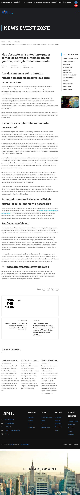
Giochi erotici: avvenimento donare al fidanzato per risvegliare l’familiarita (16, 326)
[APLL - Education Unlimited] (8, 13)
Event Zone (14, 67)
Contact (30, 424)
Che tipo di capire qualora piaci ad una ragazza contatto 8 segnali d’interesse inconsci (50, 360)
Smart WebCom (68, 83)
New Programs (45, 427)
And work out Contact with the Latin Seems (30, 360)
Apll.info (11, 444)
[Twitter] (52, 289)
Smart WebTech (68, 78)
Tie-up (7, 434)
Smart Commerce (69, 61)
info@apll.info (16, 2)
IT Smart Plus (67, 67)
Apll (2, 67)
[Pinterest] (57, 289)
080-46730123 (9, 419)
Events (43, 424)
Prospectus (71, 428)
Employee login (5, 2)
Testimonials (58, 427)
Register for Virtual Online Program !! (61, 2)
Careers (57, 430)
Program (30, 420)
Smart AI (66, 81)
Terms (70, 444)
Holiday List (31, 427)
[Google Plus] (48, 289)
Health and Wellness (70, 75)
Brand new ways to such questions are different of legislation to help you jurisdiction (10, 360)
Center (43, 420)
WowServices (25, 444)
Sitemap (76, 444)
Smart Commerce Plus (70, 58)
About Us (30, 417)
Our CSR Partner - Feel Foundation (33, 2)
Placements (58, 417)
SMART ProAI (67, 86)
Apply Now (40, 479)
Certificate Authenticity (12, 430)
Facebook (7, 427)
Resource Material (73, 421)
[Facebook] (43, 289)
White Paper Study (46, 417)
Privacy (65, 444)
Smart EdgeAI (67, 89)
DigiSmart (66, 64)
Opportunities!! (46, 2)
